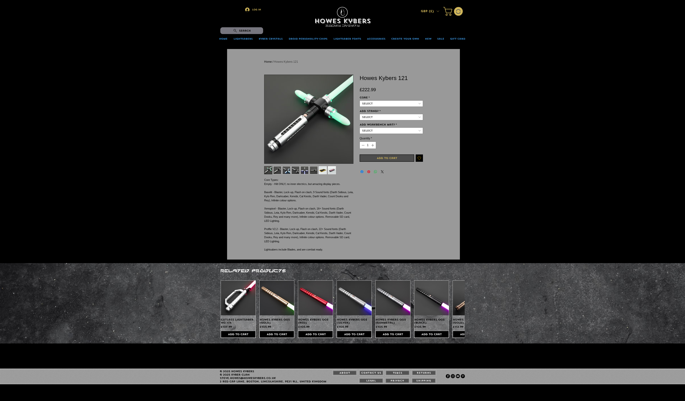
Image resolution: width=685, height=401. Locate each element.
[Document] (342, 12)
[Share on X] (382, 172)
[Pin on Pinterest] (369, 172)
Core (365, 97)
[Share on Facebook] (362, 172)
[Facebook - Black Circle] (448, 376)
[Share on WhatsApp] (375, 172)
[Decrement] (362, 145)
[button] (430, 11)
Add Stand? (370, 111)
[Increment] (373, 145)
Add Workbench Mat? (378, 124)
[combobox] (391, 103)
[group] (342, 309)
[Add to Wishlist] (419, 158)
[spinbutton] (368, 145)
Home (268, 61)
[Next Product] (459, 309)
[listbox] (430, 11)
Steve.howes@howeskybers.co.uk (248, 378)
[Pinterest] (463, 376)
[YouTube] (458, 376)
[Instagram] (453, 376)
